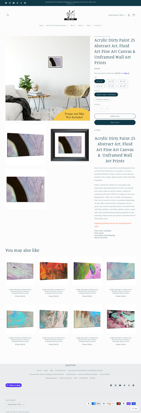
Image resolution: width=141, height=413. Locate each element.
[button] (7, 15)
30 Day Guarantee (65, 378)
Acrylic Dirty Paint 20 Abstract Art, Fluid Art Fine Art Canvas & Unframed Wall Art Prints (53, 339)
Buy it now (115, 122)
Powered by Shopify (23, 412)
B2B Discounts (71, 374)
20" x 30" (100, 86)
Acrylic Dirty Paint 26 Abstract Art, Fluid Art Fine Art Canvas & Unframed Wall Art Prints (20, 291)
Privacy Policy (105, 374)
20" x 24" (123, 81)
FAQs (75, 378)
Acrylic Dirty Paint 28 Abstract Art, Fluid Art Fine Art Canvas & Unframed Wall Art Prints (20, 339)
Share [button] (98, 130)
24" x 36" (111, 86)
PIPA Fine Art (13, 412)
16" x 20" (111, 81)
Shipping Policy (51, 378)
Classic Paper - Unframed (106, 94)
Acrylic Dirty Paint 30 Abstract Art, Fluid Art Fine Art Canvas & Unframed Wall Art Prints (87, 291)
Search (39, 370)
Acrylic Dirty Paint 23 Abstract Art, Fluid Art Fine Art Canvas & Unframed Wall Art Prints (121, 291)
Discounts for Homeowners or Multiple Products (85, 370)
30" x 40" (123, 86)
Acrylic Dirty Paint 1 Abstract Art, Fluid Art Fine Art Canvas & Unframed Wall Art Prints (121, 339)
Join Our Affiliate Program (88, 374)
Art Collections (60, 370)
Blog (51, 370)
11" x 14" (100, 81)
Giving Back (83, 378)
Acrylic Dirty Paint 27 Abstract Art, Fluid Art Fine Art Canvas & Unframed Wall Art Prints (87, 339)
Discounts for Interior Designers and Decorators (47, 374)
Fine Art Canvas (103, 99)
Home (46, 370)
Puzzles (92, 378)
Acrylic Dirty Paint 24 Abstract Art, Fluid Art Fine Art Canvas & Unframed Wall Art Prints (53, 291)
